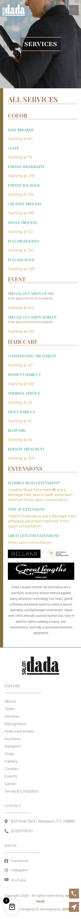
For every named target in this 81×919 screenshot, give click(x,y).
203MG (68, 909)
